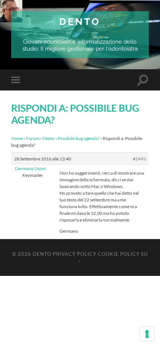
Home (17, 138)
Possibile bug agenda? (79, 138)
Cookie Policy (119, 254)
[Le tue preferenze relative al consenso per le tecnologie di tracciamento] (147, 334)
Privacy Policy (74, 254)
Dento (79, 21)
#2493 (139, 159)
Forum (32, 138)
